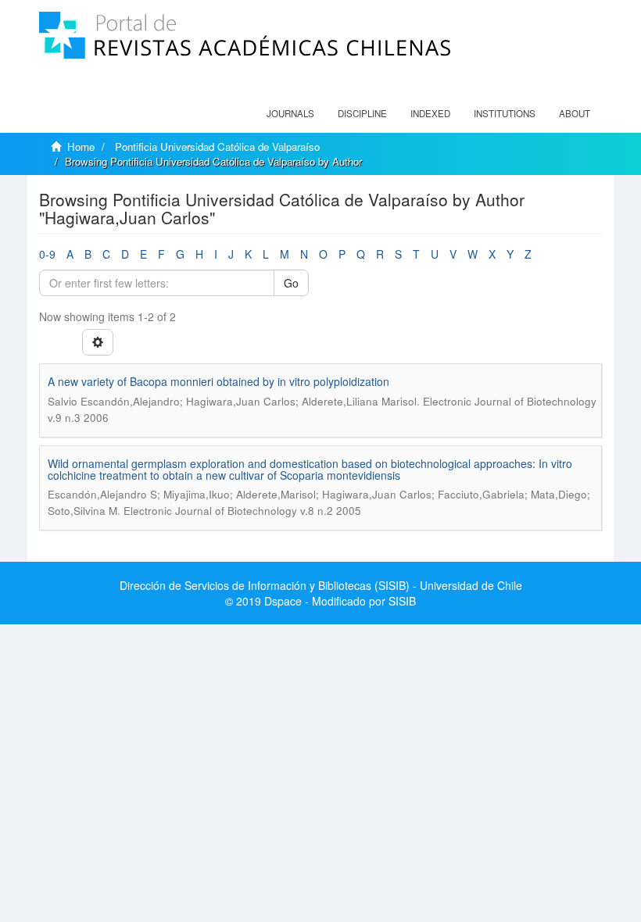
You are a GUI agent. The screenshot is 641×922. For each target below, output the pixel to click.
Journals (290, 113)
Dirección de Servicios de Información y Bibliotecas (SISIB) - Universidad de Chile (321, 585)
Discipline (362, 113)
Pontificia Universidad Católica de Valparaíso (217, 146)
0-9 (47, 254)
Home (81, 146)
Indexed (430, 113)
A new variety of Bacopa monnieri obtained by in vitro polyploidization (218, 381)
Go (291, 283)
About (574, 113)
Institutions (504, 113)
